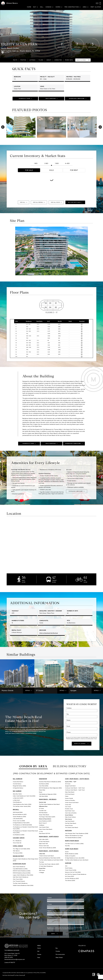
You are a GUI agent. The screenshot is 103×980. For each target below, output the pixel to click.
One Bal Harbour (17, 783)
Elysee (40, 792)
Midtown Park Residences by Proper (74, 835)
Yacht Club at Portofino (71, 813)
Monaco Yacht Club (44, 845)
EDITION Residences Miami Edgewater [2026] (50, 788)
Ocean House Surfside (70, 870)
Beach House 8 (43, 823)
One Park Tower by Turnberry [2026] (74, 843)
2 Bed (46, 163)
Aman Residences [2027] (45, 821)
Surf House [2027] (69, 876)
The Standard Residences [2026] (73, 837)
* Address (69, 708)
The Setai (41, 862)
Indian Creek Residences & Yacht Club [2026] (24, 796)
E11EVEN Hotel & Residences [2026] (21, 870)
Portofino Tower (69, 808)
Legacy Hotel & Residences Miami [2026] (23, 875)
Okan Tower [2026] (17, 879)
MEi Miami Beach (43, 812)
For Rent (74, 170)
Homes (39, 954)
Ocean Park (68, 804)
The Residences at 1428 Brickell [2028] (22, 825)
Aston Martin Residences (19, 866)
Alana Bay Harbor (17, 794)
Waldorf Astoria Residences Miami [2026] (23, 885)
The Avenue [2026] (17, 853)
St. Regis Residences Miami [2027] (21, 822)
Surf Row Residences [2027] (72, 878)
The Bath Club (42, 810)
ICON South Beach (69, 794)
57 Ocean (41, 808)
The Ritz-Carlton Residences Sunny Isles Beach (76, 860)
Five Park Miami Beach (70, 823)
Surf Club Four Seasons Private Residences (75, 874)
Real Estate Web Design (8, 975)
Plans (41, 60)
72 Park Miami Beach (44, 841)
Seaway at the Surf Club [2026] (73, 872)
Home (29, 7)
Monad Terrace (69, 825)
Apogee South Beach (70, 786)
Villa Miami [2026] (43, 796)
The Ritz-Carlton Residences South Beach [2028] (51, 860)
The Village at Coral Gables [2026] (21, 848)
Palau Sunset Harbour (70, 817)
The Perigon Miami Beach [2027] (47, 816)
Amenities (58, 60)
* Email (68, 726)
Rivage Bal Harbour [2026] (19, 786)
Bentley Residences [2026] (71, 853)
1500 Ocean (42, 870)
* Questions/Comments (53, 917)
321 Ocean (67, 783)
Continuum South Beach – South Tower (75, 790)
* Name (68, 720)
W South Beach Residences (46, 866)
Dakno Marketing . (20, 975)
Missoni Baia (42, 790)
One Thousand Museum (19, 881)
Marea (66, 796)
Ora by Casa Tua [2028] (19, 820)
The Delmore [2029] (70, 880)
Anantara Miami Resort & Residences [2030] (50, 781)
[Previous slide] (2, 127)
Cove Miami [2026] (43, 786)
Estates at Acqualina (70, 855)
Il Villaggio (41, 872)
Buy (57, 948)
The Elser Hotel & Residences (20, 883)
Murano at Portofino (70, 800)
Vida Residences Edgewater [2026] (47, 794)
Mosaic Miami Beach (44, 814)
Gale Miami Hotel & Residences (20, 877)
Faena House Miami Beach (45, 829)
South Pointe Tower (70, 810)
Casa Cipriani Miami (44, 827)
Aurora (66, 851)
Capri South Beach (69, 821)
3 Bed (57, 163)
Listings (32, 60)
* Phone (68, 732)
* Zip (67, 714)
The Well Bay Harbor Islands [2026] (22, 806)
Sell (41, 7)
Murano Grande (69, 798)
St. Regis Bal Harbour (18, 788)
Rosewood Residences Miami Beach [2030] (49, 858)
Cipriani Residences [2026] (19, 816)
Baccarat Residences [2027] (19, 814)
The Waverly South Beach (71, 827)
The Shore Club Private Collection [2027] (49, 864)
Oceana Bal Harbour (18, 781)
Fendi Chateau (68, 868)
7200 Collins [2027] (43, 839)
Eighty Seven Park (43, 843)
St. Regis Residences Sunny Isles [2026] (74, 858)
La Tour (41, 831)
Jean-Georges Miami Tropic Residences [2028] (76, 833)
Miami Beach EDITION (44, 833)
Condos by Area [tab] (33, 766)
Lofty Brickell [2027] (18, 818)
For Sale (29, 170)
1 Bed (35, 163)
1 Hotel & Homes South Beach (46, 855)
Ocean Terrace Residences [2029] (47, 847)
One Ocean (68, 806)
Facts (15, 60)
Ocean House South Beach (72, 802)
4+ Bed (67, 163)
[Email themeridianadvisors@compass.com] (97, 3)
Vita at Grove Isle (17, 842)
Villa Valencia (16, 850)
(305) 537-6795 (8, 957)
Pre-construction (60, 954)
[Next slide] (100, 127)
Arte (66, 866)
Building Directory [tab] (70, 766)
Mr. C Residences (17, 840)
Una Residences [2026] (18, 834)
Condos (58, 951)
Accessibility (43, 972)
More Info (69, 60)
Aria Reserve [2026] (44, 783)
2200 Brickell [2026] (17, 812)
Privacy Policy (37, 972)
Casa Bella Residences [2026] (20, 868)
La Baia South (16, 800)
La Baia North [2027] (18, 798)
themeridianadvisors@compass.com (14, 959)
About (48, 60)
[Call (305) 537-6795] (100, 3)
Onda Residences (17, 802)
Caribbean (41, 825)
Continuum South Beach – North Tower (75, 788)
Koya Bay (67, 845)
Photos (23, 60)
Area (38, 957)
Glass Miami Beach (69, 792)
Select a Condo (81, 60)
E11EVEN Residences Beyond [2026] (21, 873)
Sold (51, 170)
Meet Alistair (96, 7)
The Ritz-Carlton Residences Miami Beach (49, 804)
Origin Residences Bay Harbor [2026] (22, 804)
